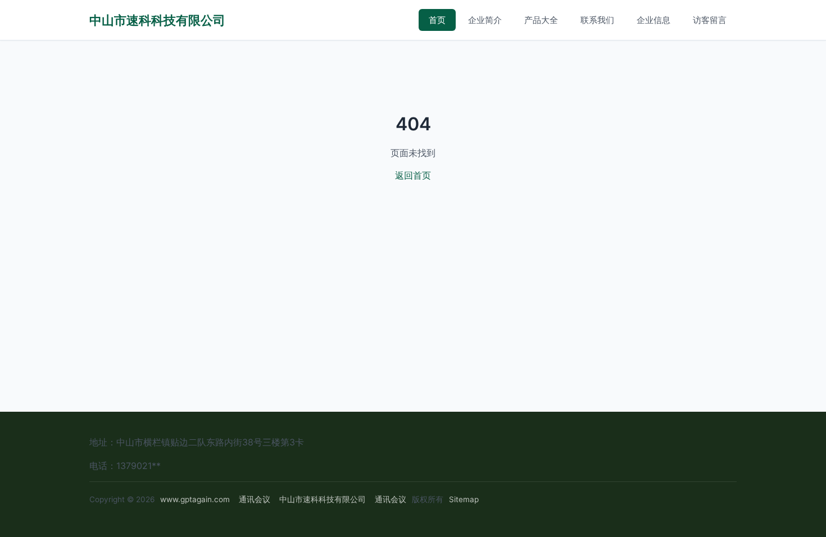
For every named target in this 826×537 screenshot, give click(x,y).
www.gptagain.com (195, 499)
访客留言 (710, 20)
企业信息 (653, 20)
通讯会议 (254, 499)
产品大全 (541, 20)
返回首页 (413, 175)
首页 (437, 20)
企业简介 (485, 20)
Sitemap (464, 499)
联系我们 (597, 20)
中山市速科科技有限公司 (157, 20)
